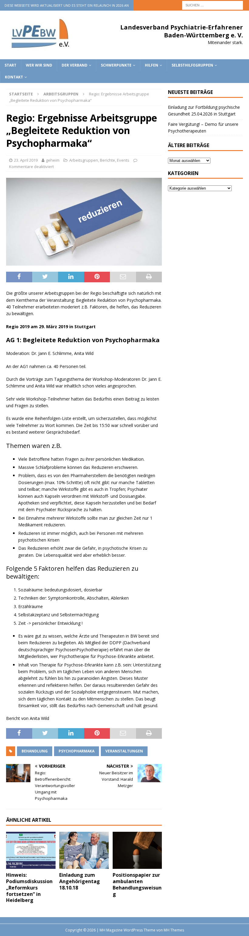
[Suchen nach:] (212, 5)
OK (229, 928)
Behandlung (35, 751)
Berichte (107, 160)
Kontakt (14, 77)
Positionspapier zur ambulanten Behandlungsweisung (137, 884)
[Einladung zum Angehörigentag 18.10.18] (84, 850)
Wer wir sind (39, 65)
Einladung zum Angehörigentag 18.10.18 (79, 881)
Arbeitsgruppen (83, 160)
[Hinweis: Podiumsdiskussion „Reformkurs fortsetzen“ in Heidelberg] (31, 850)
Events (123, 160)
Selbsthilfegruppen (192, 65)
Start (10, 65)
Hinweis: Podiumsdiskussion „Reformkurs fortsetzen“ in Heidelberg (29, 887)
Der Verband (74, 65)
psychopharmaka (76, 751)
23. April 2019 (26, 160)
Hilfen (151, 65)
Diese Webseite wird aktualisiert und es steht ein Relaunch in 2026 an (67, 5)
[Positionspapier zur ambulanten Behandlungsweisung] (137, 850)
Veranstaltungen (124, 751)
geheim (53, 160)
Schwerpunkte (116, 65)
